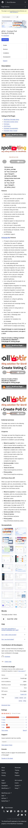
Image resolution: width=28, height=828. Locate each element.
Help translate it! (14, 12)
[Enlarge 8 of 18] (24, 556)
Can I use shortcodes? (7, 639)
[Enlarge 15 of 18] (11, 593)
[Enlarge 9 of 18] (11, 565)
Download (5, 39)
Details (5, 45)
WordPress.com (6, 793)
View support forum (6, 745)
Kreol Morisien (9, 807)
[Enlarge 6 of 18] (24, 547)
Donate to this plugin (7, 758)
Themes (17, 770)
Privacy (3, 775)
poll (25, 697)
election (21, 697)
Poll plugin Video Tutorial (10, 130)
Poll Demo (6, 124)
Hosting (3, 773)
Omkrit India (8, 661)
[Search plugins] (17, 17)
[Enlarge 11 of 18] (11, 575)
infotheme (6, 35)
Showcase (18, 767)
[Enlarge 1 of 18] (11, 529)
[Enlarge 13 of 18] (11, 584)
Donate (17, 785)
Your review (4, 730)
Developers (4, 785)
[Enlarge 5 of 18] (11, 547)
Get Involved (18, 780)
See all (25, 730)
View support (21, 671)
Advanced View (5, 705)
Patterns (17, 775)
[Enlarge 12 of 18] (24, 575)
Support (5, 60)
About (3, 767)
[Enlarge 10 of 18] (24, 565)
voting (24, 700)
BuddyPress (5, 801)
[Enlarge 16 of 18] (24, 593)
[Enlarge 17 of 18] (11, 602)
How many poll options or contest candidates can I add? (10, 629)
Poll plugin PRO (5, 237)
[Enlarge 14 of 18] (24, 584)
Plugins (17, 773)
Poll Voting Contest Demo (11, 121)
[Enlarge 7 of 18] (11, 556)
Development (6, 57)
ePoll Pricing (7, 126)
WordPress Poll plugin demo (11, 119)
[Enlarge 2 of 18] (24, 529)
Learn (3, 780)
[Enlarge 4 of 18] (24, 538)
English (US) (24, 694)
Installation (6, 53)
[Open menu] (25, 2)
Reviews (5, 49)
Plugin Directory (5, 6)
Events (17, 783)
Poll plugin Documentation (11, 128)
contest (16, 697)
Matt (3, 795)
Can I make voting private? (8, 634)
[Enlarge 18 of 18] (24, 602)
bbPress (4, 798)
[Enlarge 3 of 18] (11, 538)
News (3, 770)
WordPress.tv (5, 788)
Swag (17, 788)
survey (20, 700)
